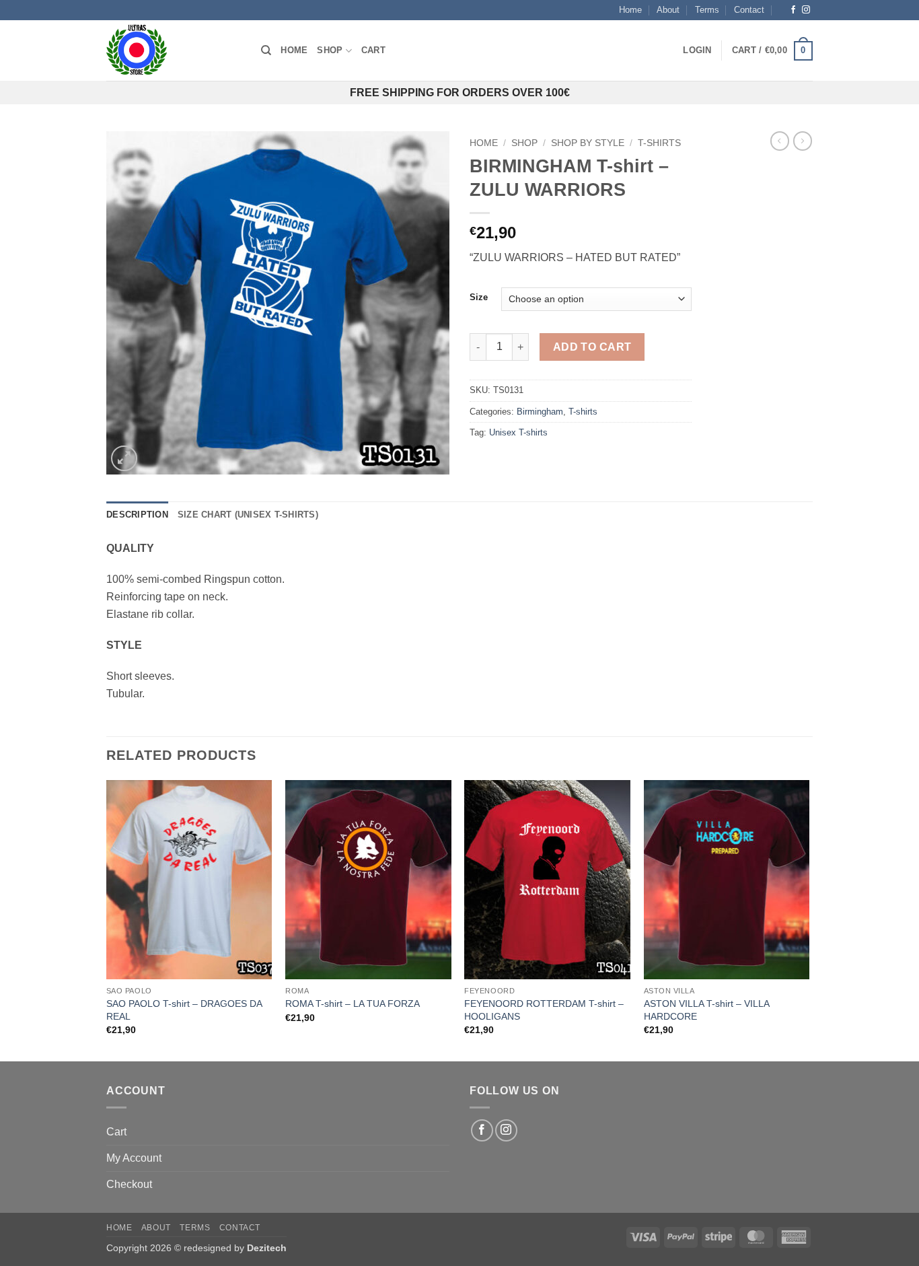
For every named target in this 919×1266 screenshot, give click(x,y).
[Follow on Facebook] (793, 10)
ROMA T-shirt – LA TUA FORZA (352, 1003)
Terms (707, 10)
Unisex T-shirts (518, 432)
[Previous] (107, 919)
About (668, 10)
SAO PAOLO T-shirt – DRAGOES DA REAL (184, 1010)
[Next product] (779, 140)
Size (479, 297)
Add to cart (592, 347)
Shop (329, 50)
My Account (133, 1158)
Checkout (129, 1184)
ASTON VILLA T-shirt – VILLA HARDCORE (706, 1010)
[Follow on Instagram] (806, 10)
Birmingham (540, 412)
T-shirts (659, 143)
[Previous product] (802, 140)
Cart (373, 50)
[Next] (809, 919)
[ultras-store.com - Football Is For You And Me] (173, 50)
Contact (749, 10)
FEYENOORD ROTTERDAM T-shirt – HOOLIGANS (544, 1010)
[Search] (266, 50)
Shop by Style (587, 143)
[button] (697, 50)
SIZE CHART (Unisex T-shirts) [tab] (248, 514)
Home (630, 10)
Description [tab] (137, 514)
